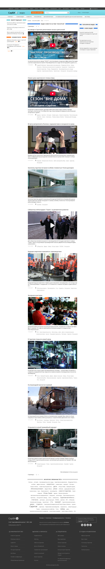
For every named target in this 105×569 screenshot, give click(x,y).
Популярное (37, 16)
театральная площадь (35, 502)
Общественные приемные (17, 560)
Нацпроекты (71, 67)
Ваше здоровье (62, 539)
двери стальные (41, 484)
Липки (57, 420)
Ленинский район (41, 378)
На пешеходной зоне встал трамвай (40, 385)
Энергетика (74, 288)
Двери (45, 246)
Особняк (39, 204)
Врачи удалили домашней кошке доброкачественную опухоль (15, 32)
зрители (62, 500)
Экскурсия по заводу (72, 71)
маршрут (65, 484)
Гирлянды (46, 420)
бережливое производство (52, 506)
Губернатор (40, 246)
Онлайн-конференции (16, 556)
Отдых (77, 8)
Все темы (87, 16)
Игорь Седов (55, 246)
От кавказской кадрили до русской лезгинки (69, 16)
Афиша (82, 8)
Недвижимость (24, 8)
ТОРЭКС (61, 246)
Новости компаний (39, 553)
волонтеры (59, 495)
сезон (49, 497)
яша (39, 491)
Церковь (72, 160)
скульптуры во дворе (54, 511)
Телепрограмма (85, 549)
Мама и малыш (62, 546)
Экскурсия (63, 71)
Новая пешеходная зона (66, 420)
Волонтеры (55, 332)
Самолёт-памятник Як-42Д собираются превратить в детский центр (88, 34)
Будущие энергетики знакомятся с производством (45, 251)
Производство (51, 288)
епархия (40, 493)
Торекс (75, 378)
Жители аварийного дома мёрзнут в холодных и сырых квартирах (88, 48)
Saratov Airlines (34, 486)
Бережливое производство (53, 65)
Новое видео (20, 16)
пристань (33, 497)
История (49, 115)
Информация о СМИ (14, 525)
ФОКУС (41, 8)
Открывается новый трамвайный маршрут (42, 427)
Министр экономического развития (51, 67)
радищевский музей (69, 489)
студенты (39, 504)
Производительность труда (66, 69)
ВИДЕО (22, 13)
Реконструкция (73, 115)
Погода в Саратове (15, 549)
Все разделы (94, 8)
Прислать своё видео (37, 12)
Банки (72, 8)
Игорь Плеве (62, 486)
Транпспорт (57, 71)
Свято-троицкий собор (59, 160)
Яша (59, 422)
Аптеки (16, 8)
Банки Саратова (38, 556)
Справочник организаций (40, 549)
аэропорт (41, 506)
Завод (72, 65)
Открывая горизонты (55, 334)
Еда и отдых (84, 539)
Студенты (61, 288)
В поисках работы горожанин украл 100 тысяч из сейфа (16, 23)
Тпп (38, 379)
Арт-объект (40, 420)
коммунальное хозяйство (47, 509)
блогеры (71, 484)
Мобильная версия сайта (52, 565)
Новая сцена (55, 115)
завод (62, 509)
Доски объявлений (39, 546)
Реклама (41, 518)
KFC (38, 332)
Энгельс (30, 482)
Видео (31, 8)
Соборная (71, 500)
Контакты (68, 518)
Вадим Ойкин (48, 489)
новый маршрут (72, 506)
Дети (59, 332)
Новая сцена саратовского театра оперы (41, 78)
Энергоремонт (40, 290)
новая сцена (59, 484)
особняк (33, 484)
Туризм (71, 464)
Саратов (39, 71)
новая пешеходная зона (45, 486)
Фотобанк (13, 553)
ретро (55, 489)
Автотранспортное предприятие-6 (39, 495)
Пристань (39, 422)
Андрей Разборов (41, 65)
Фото (36, 8)
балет (74, 491)
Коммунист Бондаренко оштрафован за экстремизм (14, 45)
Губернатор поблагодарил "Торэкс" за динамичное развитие (48, 210)
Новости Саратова (41, 69)
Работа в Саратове (39, 542)
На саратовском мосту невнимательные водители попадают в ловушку (87, 42)
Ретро (44, 422)
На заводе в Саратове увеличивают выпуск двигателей (46, 30)
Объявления (53, 8)
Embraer (61, 489)
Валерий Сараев (45, 376)
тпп (75, 511)
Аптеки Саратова (62, 542)
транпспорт (46, 502)
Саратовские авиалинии (61, 482)
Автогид (36, 539)
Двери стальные (58, 376)
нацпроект (52, 495)
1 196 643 (80, 521)
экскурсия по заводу (42, 497)
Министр (39, 67)
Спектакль (48, 117)
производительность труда (46, 482)
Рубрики (11, 16)
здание (55, 493)
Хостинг (36, 560)
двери (32, 504)
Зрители (44, 115)
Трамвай (49, 422)
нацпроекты (63, 506)
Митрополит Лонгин (47, 160)
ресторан (42, 500)
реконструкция (50, 500)
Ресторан (64, 334)
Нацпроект (64, 67)
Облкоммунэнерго (42, 288)
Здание (39, 115)
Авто (60, 8)
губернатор (56, 497)
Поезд (48, 69)
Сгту (57, 288)
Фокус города (14, 546)
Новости (11, 8)
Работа (46, 8)
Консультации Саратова (64, 549)
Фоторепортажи (48, 16)
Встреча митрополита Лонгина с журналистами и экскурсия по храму (51, 124)
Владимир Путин (65, 65)
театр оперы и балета (67, 511)
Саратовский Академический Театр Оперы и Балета (57, 504)
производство (53, 491)
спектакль (34, 500)
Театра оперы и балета (58, 117)
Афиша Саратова (85, 535)
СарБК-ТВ (13, 542)
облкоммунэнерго (37, 489)
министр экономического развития (39, 511)
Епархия (39, 160)
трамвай (58, 502)
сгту (51, 502)
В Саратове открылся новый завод (39, 339)
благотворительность (68, 495)
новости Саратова (65, 491)
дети (55, 486)
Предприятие (54, 69)
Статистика (48, 518)
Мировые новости (15, 539)
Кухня (47, 334)
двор (67, 509)
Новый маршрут (41, 464)
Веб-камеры (66, 8)
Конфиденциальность (58, 518)
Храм (67, 160)
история (36, 482)
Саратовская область (47, 71)
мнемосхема (33, 491)
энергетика (50, 484)
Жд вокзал (52, 420)
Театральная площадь (70, 117)
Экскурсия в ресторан (35, 295)
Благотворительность (45, 332)
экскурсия (75, 472)
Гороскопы (84, 546)
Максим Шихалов (51, 378)
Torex (38, 376)
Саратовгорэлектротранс (56, 464)
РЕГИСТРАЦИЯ (85, 12)
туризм (73, 504)
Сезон (43, 117)
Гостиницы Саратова (86, 542)
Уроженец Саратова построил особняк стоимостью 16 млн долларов (51, 168)
